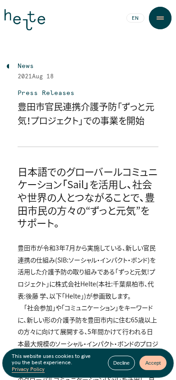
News (26, 66)
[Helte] (24, 23)
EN (135, 18)
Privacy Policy (28, 369)
